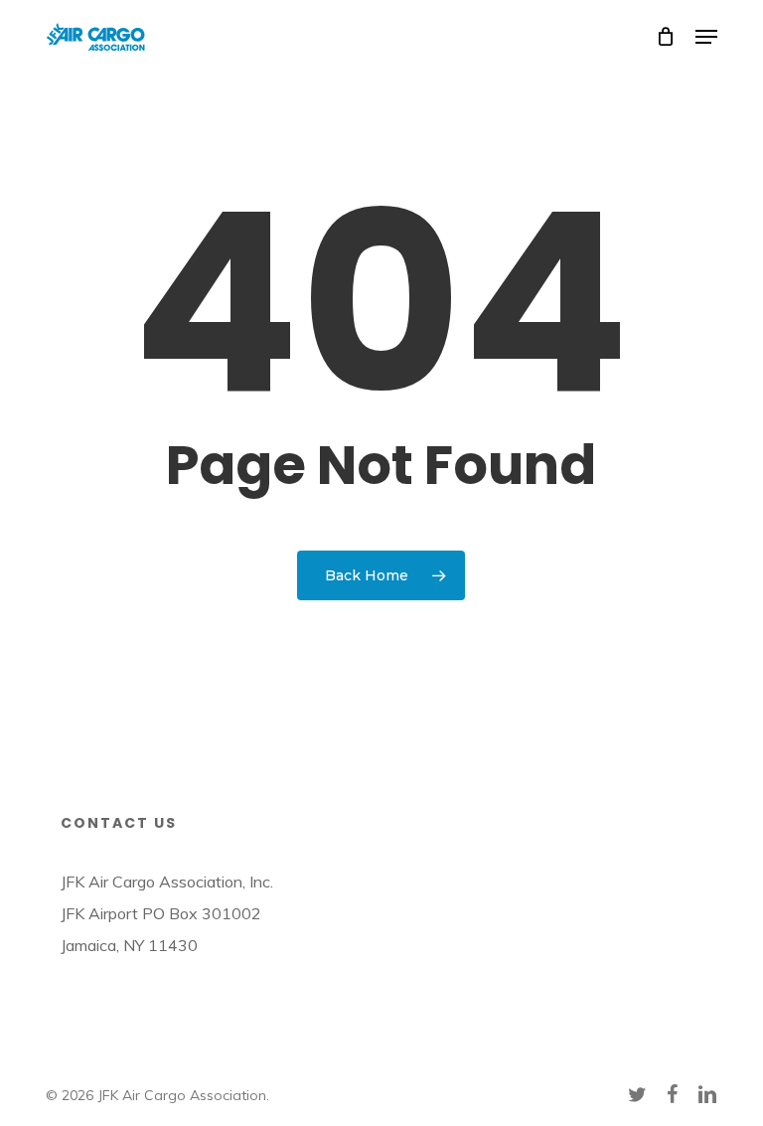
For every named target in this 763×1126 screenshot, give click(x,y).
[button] (706, 37)
